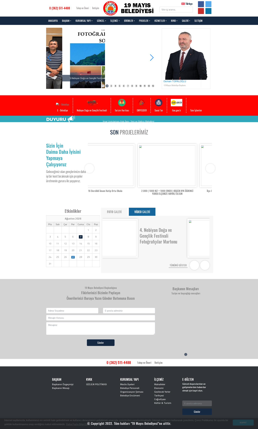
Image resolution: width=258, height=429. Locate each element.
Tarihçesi (159, 395)
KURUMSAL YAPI (83, 21)
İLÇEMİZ (114, 21)
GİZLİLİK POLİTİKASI (96, 384)
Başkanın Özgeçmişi (62, 384)
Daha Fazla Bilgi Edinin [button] (78, 424)
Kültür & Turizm (162, 403)
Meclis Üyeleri (127, 384)
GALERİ (185, 21)
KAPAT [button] (243, 422)
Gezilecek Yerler (162, 392)
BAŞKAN (65, 21)
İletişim (95, 8)
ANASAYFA (53, 21)
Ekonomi (158, 388)
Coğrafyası (160, 399)
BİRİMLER (128, 21)
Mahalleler (159, 384)
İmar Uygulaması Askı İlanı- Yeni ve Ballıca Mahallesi (128, 119)
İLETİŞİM (198, 21)
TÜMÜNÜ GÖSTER (178, 265)
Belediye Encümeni (130, 395)
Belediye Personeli (129, 388)
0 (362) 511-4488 (59, 8)
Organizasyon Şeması (131, 392)
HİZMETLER (159, 21)
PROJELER (143, 21)
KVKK (173, 21)
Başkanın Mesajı (60, 388)
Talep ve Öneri (82, 8)
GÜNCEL (100, 21)
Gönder (100, 342)
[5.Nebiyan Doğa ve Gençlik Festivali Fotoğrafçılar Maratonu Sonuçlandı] (100, 58)
